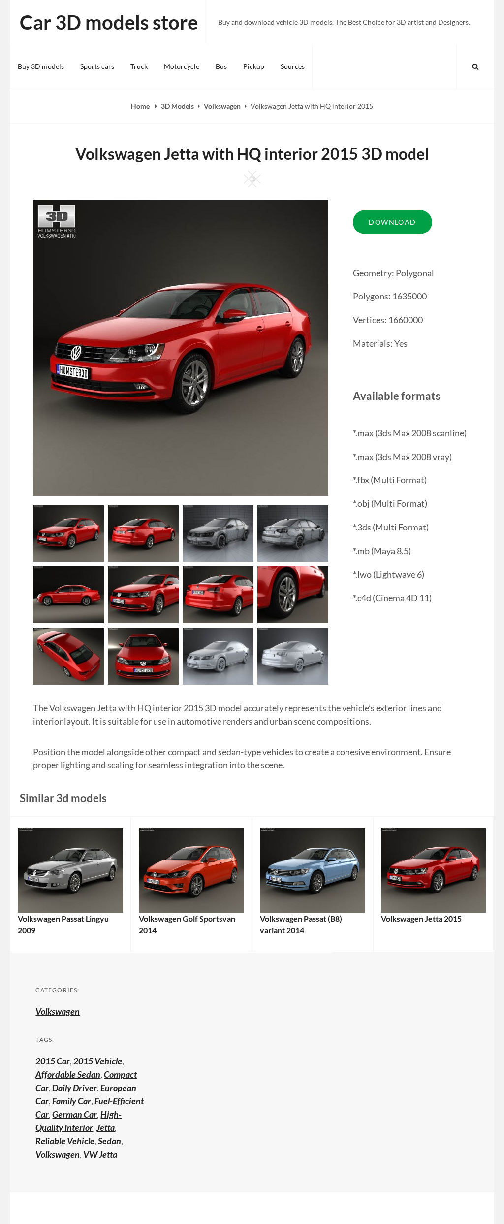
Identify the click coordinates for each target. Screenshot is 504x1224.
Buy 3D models (41, 66)
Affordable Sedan (67, 1074)
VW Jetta (100, 1154)
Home (141, 106)
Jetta (105, 1127)
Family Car (71, 1100)
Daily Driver (74, 1087)
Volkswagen (222, 106)
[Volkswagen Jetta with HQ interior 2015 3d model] (143, 532)
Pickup (253, 66)
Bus (221, 66)
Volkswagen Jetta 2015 (421, 918)
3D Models (177, 106)
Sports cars (97, 66)
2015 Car (52, 1061)
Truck (139, 66)
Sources (293, 66)
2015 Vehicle (97, 1061)
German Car (74, 1114)
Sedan (109, 1140)
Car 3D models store (109, 22)
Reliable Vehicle (64, 1140)
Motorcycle (181, 66)
